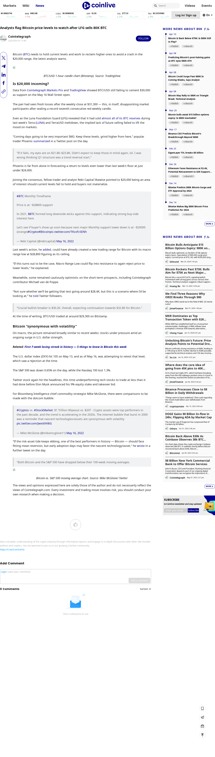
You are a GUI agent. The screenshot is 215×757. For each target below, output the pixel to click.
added (47, 249)
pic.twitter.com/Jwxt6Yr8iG (34, 423)
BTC (26, 54)
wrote (141, 446)
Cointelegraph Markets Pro (45, 90)
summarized (41, 141)
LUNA (40, 123)
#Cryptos (23, 410)
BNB (19, 14)
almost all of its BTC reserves (121, 118)
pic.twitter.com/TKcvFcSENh (68, 232)
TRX (142, 14)
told (35, 296)
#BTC (20, 196)
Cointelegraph (19, 36)
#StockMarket (43, 410)
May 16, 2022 (65, 241)
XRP (81, 14)
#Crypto (33, 232)
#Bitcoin (44, 232)
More (208, 223)
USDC (51, 14)
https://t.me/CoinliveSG (12, 549)
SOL (111, 14)
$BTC (31, 214)
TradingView (78, 90)
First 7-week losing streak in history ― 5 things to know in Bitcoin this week (76, 347)
